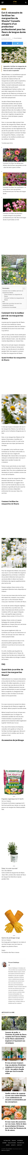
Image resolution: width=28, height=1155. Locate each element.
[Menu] (3, 2)
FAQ (3, 301)
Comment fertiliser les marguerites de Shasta (14, 298)
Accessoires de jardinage (9, 307)
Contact (19, 1145)
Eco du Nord (9, 1148)
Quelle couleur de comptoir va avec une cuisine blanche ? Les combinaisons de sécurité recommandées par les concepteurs (15, 1098)
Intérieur (20, 1140)
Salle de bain (12, 1142)
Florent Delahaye (18, 38)
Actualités (7, 1140)
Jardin (3, 9)
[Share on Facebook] (7, 43)
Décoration (20, 1142)
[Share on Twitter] (18, 43)
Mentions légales (6, 1150)
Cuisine (4, 1142)
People (14, 1140)
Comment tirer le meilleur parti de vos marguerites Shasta (12, 291)
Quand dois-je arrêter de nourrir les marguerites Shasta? (12, 304)
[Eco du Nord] (15, 2)
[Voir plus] (24, 43)
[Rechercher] (25, 2)
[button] (23, 288)
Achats (13, 1145)
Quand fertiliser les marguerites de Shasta (13, 295)
